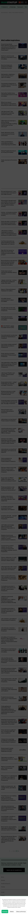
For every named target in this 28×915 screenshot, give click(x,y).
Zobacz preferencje (21, 911)
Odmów (12, 911)
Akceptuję (4, 911)
